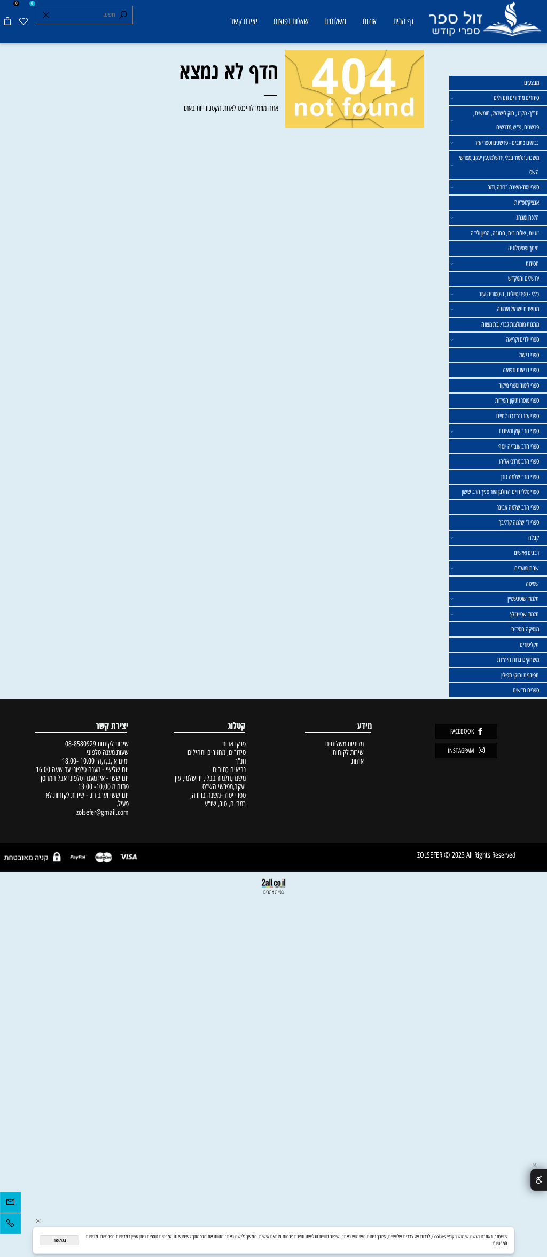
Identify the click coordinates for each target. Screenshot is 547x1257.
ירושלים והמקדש (523, 278)
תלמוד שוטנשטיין (523, 599)
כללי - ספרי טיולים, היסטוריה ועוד (509, 294)
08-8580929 (80, 743)
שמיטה (532, 584)
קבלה (533, 538)
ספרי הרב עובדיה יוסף (518, 446)
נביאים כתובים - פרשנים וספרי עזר (507, 142)
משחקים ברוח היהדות (518, 660)
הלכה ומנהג (527, 217)
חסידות (532, 263)
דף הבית (403, 21)
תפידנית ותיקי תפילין (520, 675)
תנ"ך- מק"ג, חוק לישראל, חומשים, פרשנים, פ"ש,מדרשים (506, 120)
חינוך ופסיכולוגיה (523, 248)
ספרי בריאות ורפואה (521, 370)
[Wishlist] (24, 21)
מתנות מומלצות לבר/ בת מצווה (510, 324)
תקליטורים (529, 645)
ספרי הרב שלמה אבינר (518, 507)
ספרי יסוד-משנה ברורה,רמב (513, 187)
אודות (370, 21)
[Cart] (8, 21)
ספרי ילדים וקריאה (522, 339)
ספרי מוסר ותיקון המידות (517, 400)
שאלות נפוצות (291, 21)
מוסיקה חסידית (525, 629)
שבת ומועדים (526, 568)
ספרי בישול (529, 355)
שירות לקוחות (348, 752)
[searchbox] (85, 15)
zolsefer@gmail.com (101, 812)
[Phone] (10, 1225)
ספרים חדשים (526, 690)
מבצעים (531, 83)
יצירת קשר (243, 21)
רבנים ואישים (526, 553)
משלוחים (335, 21)
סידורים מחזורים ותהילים (516, 98)
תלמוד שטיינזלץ (524, 614)
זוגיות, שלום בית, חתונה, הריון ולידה (505, 233)
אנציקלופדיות (526, 202)
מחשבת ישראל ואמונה (518, 309)
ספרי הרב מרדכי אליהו (519, 461)
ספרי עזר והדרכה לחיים (517, 416)
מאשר (59, 1240)
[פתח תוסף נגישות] (538, 1179)
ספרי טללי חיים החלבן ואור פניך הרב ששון (500, 492)
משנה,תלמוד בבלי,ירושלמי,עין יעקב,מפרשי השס (499, 164)
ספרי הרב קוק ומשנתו (519, 431)
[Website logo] (484, 23)
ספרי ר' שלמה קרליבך (519, 522)
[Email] (10, 1204)
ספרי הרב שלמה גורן (520, 477)
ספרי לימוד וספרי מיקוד (519, 385)
